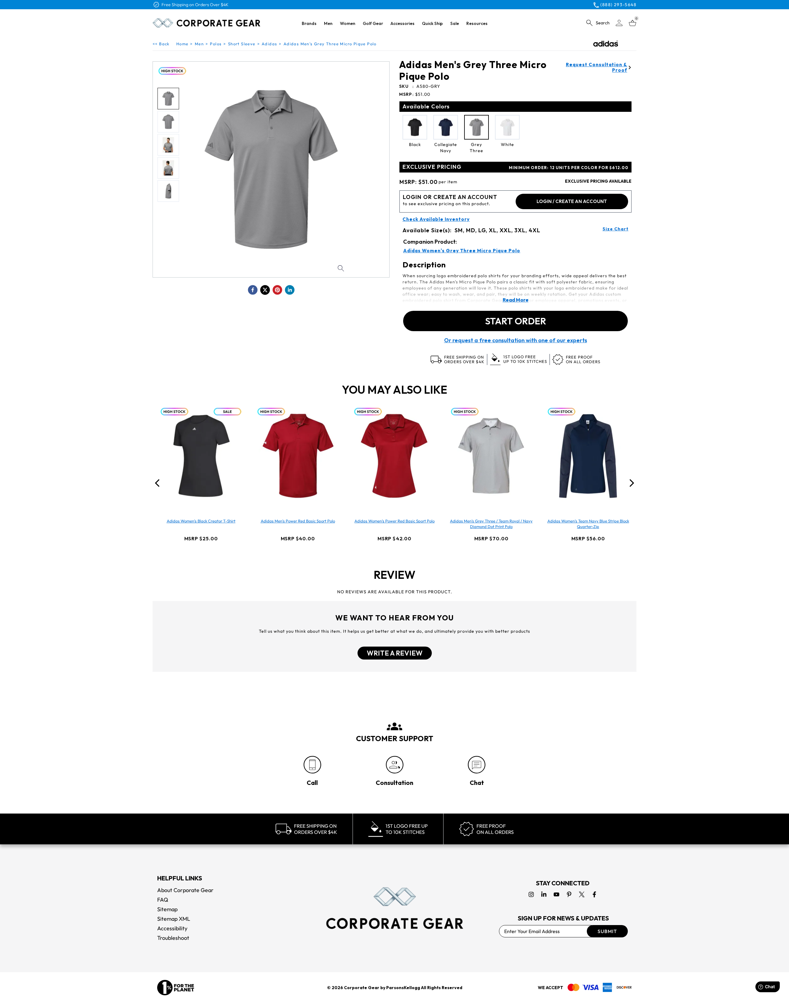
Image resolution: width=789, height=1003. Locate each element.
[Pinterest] (569, 894)
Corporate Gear (361, 987)
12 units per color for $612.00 (568, 167)
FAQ (162, 899)
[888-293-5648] (312, 765)
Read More (516, 300)
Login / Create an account (572, 201)
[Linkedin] (544, 894)
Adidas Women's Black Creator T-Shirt (201, 520)
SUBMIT (607, 931)
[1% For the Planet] (175, 987)
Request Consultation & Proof (596, 67)
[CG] (206, 22)
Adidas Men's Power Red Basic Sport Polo (298, 520)
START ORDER (515, 321)
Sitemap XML (173, 918)
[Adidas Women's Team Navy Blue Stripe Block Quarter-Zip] (588, 456)
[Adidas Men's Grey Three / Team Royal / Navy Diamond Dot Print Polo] (491, 456)
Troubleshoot (173, 937)
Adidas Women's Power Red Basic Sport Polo (394, 520)
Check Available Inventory (436, 219)
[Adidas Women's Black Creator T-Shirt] (201, 456)
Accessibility (172, 928)
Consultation (394, 782)
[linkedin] (290, 290)
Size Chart (615, 229)
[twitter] (265, 290)
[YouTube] (556, 894)
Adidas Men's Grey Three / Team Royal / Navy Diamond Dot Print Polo (491, 523)
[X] (582, 894)
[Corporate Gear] (394, 908)
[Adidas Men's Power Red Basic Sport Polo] (298, 456)
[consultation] (394, 765)
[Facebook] (594, 894)
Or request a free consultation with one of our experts (515, 340)
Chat (477, 782)
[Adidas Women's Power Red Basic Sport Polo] (394, 456)
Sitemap (167, 909)
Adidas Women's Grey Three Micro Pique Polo (461, 251)
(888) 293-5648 (618, 4)
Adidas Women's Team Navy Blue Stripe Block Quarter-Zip (588, 523)
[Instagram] (531, 894)
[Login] (619, 23)
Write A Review (395, 653)
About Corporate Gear (185, 890)
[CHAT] (476, 765)
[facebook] (253, 290)
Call (312, 782)
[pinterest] (277, 290)
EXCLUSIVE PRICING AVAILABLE (598, 181)
